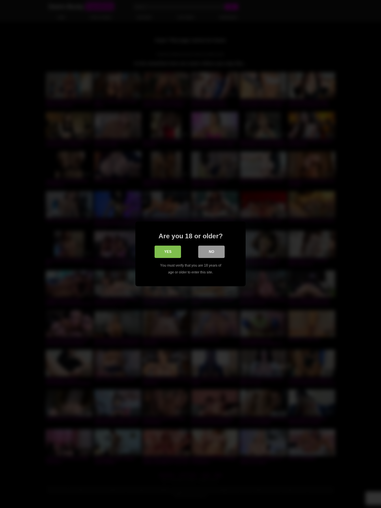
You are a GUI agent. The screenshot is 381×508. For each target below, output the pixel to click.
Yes (168, 252)
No (211, 252)
